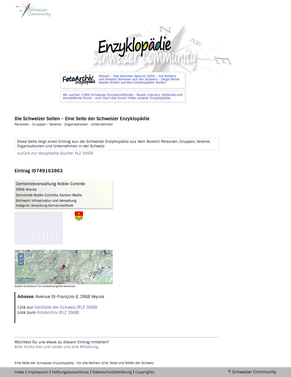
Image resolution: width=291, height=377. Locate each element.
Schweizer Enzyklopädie (55, 363)
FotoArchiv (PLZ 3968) (58, 312)
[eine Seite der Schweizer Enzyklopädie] (33, 10)
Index (19, 372)
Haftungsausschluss (70, 372)
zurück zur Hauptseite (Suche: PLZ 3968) (55, 153)
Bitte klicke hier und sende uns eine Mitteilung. (57, 346)
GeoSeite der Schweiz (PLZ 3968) (65, 307)
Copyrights (144, 372)
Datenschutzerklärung (112, 372)
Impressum (38, 372)
